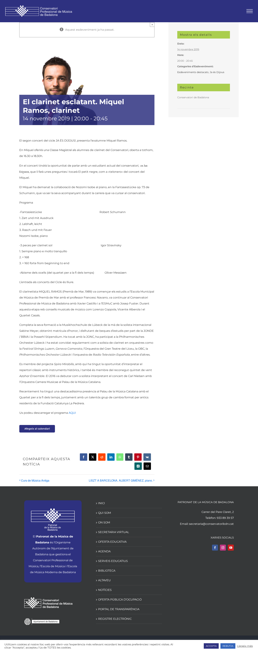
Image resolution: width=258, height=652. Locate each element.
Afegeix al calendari (37, 428)
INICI (101, 503)
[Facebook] (215, 548)
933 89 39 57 (225, 518)
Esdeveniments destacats (193, 72)
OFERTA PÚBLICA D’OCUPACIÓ (120, 599)
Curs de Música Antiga (35, 480)
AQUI (72, 412)
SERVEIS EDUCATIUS (113, 561)
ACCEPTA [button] (211, 645)
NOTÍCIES (105, 590)
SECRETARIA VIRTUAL (113, 532)
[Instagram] (223, 548)
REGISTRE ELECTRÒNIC (115, 618)
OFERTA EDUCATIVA (112, 541)
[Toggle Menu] (249, 11)
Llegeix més (245, 646)
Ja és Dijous (217, 72)
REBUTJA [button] (228, 645)
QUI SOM (104, 512)
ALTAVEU (104, 580)
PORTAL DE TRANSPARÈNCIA (118, 609)
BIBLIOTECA (106, 570)
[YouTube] (231, 548)
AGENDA (104, 551)
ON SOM (104, 522)
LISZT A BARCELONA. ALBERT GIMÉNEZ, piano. (121, 480)
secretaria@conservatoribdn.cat (211, 524)
